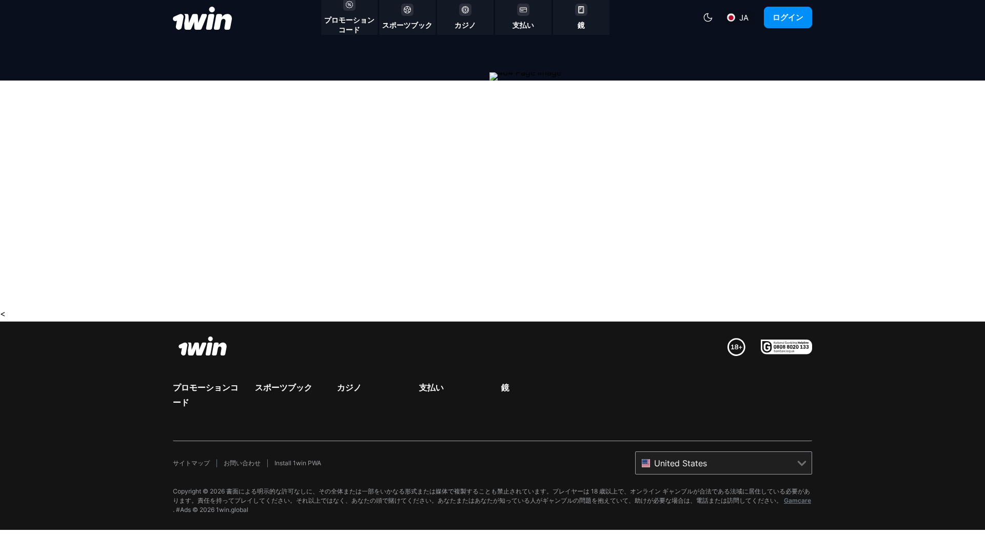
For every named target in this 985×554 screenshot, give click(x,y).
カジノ (349, 387)
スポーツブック (283, 387)
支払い (431, 387)
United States (680, 463)
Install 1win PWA (297, 463)
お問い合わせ (242, 463)
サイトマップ (191, 463)
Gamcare (797, 500)
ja (743, 18)
